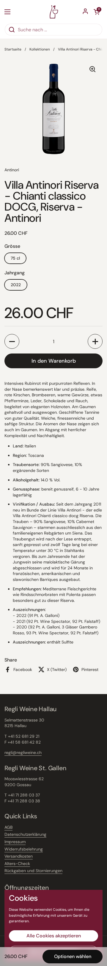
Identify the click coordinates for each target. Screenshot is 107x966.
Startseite (12, 49)
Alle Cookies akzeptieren (53, 936)
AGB (8, 827)
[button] (11, 341)
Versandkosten (18, 856)
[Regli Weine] (53, 11)
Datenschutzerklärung (25, 834)
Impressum (15, 841)
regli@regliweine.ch (23, 752)
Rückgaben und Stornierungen (33, 870)
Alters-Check (17, 863)
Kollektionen (39, 49)
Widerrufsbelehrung (23, 849)
